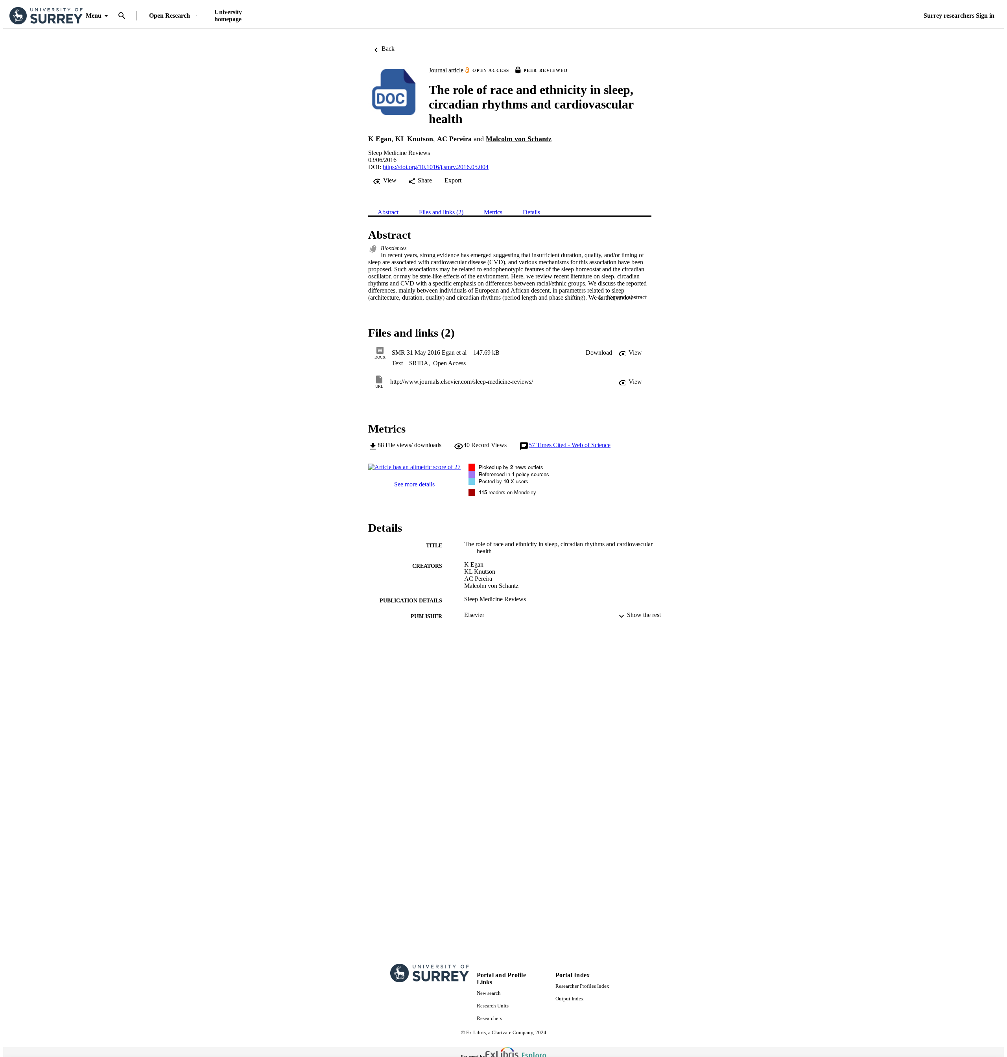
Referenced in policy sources (514, 474)
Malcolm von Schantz (518, 139)
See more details (414, 484)
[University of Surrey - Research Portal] (46, 16)
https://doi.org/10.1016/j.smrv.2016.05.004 (436, 167)
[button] (599, 352)
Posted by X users (503, 481)
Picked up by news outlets (511, 467)
